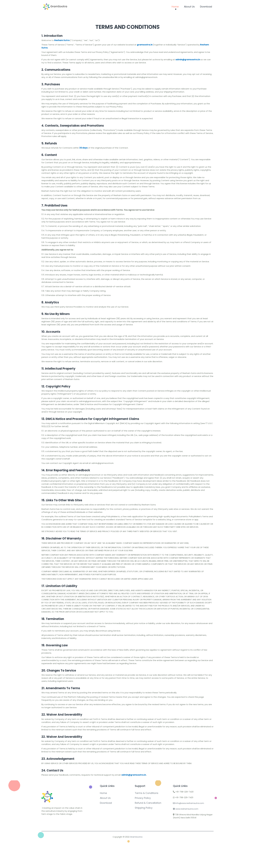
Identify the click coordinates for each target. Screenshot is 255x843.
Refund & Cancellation (148, 803)
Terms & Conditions (146, 793)
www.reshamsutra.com (186, 808)
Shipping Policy (143, 807)
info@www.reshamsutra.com (189, 803)
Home (175, 6)
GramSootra (58, 6)
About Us (189, 6)
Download (206, 6)
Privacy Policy (143, 798)
